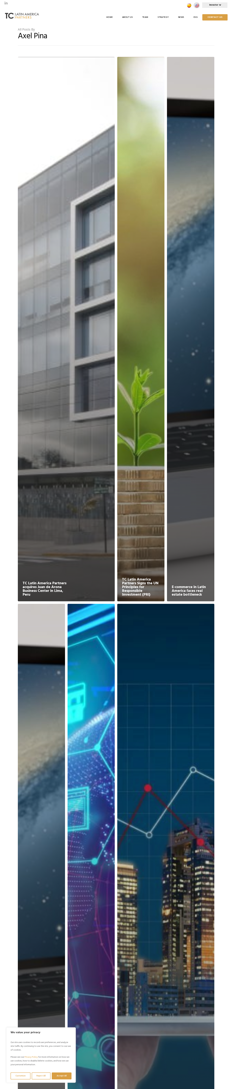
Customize (20, 1076)
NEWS (181, 17)
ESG (196, 17)
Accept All (62, 1076)
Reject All (41, 1076)
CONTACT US (215, 17)
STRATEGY (163, 17)
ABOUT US (127, 17)
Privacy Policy (31, 1057)
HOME (109, 17)
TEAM (145, 17)
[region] (41, 1055)
